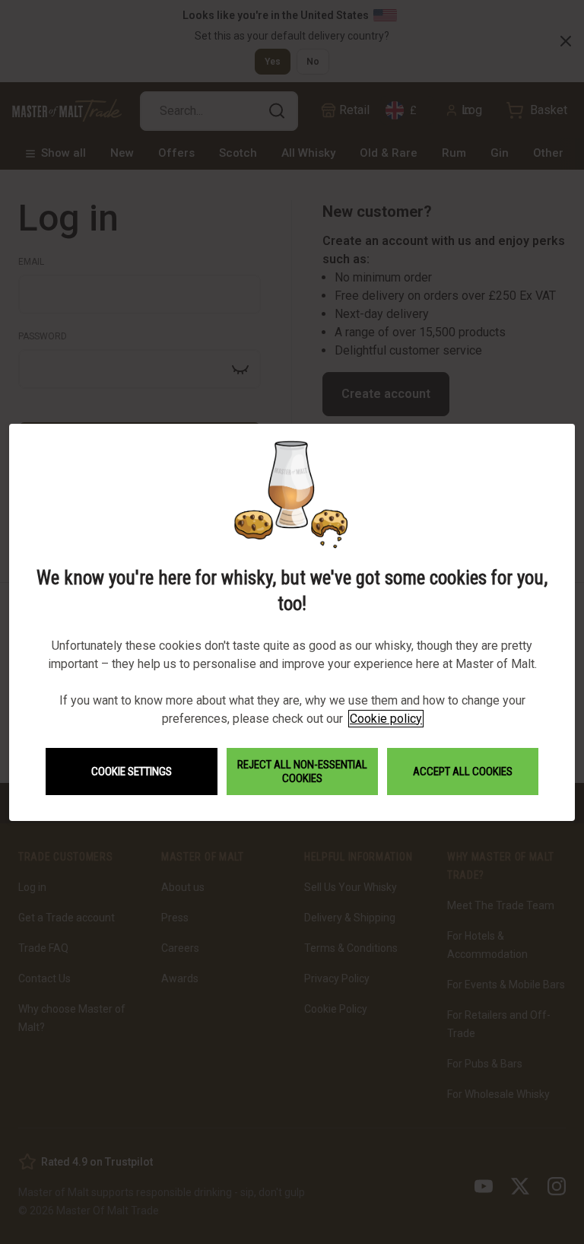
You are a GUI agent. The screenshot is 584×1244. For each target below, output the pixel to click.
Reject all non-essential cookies (302, 771)
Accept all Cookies (463, 771)
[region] (292, 622)
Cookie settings (131, 771)
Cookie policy (386, 718)
